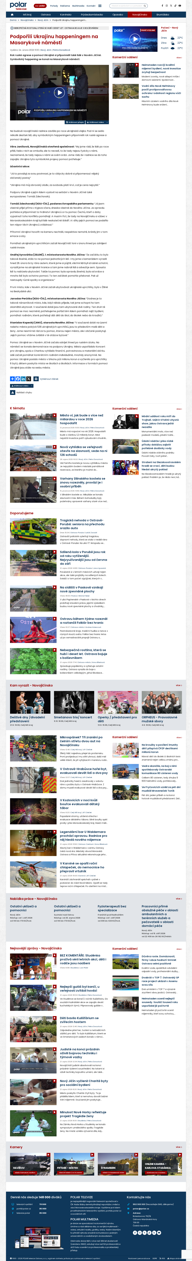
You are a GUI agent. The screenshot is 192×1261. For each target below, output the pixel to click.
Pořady (54, 5)
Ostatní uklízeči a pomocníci (23, 908)
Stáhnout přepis (76, 122)
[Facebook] (162, 6)
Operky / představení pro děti (117, 719)
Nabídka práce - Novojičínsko (33, 899)
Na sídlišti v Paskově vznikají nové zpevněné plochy (81, 589)
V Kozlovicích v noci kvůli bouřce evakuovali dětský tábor (80, 804)
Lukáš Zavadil (91, 532)
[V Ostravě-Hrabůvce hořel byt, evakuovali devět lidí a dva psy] (33, 780)
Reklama (65, 5)
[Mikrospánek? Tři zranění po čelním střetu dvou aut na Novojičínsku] (33, 748)
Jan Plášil (84, 968)
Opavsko (117, 14)
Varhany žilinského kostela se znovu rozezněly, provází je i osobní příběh (82, 482)
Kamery (16, 1147)
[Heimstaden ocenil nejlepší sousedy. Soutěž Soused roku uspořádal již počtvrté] (125, 1004)
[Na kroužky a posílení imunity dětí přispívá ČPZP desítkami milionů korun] (125, 750)
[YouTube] (180, 6)
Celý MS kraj (76, 749)
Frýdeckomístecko (92, 14)
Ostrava (46, 14)
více (178, 685)
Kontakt (91, 5)
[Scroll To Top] (186, 1257)
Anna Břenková (98, 662)
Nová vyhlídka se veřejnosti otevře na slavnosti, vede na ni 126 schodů (83, 451)
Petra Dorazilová (61, 50)
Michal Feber (84, 596)
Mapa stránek (176, 1258)
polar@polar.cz (141, 1208)
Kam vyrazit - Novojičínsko (31, 685)
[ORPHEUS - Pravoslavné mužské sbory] (162, 702)
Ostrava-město (77, 627)
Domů (13, 20)
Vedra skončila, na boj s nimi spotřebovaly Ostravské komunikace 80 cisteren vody (160, 769)
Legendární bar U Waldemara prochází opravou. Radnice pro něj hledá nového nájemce (83, 836)
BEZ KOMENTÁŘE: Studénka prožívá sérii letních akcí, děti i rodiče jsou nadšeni (83, 959)
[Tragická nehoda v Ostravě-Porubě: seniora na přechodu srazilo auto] (33, 531)
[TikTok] (175, 6)
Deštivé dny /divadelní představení (27, 719)
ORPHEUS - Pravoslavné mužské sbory (159, 719)
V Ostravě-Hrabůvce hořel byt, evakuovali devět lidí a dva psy (84, 771)
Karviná (82, 876)
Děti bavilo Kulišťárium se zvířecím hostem (79, 1020)
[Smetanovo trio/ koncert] (74, 702)
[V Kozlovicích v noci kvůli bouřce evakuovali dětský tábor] (33, 811)
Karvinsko (65, 14)
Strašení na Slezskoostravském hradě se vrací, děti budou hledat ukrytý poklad (161, 466)
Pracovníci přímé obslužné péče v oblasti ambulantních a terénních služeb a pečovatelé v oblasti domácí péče (160, 916)
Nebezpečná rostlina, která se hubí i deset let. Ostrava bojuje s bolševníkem (83, 654)
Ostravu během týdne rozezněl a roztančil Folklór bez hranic (83, 621)
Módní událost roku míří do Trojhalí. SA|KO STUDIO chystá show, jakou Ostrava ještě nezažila (160, 422)
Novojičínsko (139, 14)
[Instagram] (167, 6)
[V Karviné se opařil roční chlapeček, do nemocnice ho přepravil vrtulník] (33, 874)
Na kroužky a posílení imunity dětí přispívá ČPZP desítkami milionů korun (160, 748)
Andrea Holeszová (93, 627)
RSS (163, 1258)
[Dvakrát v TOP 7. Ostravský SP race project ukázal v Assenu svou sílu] (125, 983)
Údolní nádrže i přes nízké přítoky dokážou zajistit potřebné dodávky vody (157, 444)
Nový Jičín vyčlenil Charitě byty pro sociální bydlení (84, 1083)
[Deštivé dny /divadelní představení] (30, 702)
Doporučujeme (21, 513)
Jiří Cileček (87, 749)
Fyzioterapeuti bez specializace (112, 908)
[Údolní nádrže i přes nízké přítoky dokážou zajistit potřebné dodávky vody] (125, 446)
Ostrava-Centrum (85, 844)
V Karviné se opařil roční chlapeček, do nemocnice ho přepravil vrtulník (82, 867)
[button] (100, 6)
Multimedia (78, 5)
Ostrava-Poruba (77, 532)
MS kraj (27, 14)
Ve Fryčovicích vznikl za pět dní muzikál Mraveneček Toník (161, 789)
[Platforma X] (171, 6)
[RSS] (154, 1233)
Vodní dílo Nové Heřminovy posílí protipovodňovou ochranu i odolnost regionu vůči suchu (161, 91)
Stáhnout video (96, 122)
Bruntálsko (163, 14)
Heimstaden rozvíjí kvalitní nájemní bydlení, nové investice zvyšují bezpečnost (161, 68)
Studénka (75, 968)
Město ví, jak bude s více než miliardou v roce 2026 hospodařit (81, 419)
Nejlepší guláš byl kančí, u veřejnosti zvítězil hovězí (79, 989)
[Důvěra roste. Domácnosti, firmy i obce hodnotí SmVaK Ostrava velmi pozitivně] (125, 961)
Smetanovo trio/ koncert (73, 717)
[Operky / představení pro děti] (118, 702)
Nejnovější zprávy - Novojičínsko (36, 948)
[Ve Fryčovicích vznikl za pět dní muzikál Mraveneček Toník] (125, 792)
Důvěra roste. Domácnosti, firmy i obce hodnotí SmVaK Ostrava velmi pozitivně (159, 960)
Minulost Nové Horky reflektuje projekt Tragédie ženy (83, 1114)
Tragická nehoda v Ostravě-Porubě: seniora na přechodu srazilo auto (82, 524)
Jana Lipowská (99, 568)
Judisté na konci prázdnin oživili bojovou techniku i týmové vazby (80, 1053)
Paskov (74, 596)
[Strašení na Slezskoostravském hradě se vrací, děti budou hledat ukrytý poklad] (125, 467)
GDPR (154, 1258)
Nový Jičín (43, 20)
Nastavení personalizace (139, 1258)
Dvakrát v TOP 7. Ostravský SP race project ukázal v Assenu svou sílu (160, 981)
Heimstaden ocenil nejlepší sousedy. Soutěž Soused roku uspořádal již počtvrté (160, 1002)
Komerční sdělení (125, 57)
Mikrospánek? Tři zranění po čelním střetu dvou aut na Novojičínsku (81, 741)
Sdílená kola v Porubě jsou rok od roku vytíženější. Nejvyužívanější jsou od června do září (83, 558)
